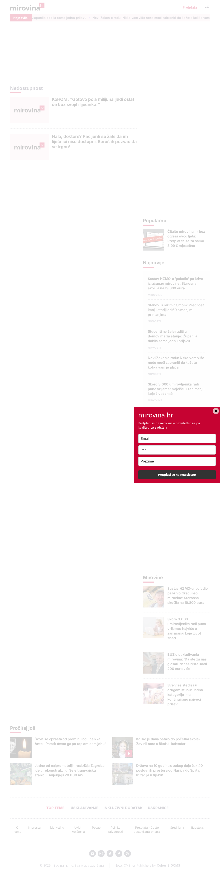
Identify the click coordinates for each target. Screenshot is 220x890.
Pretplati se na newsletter (177, 475)
